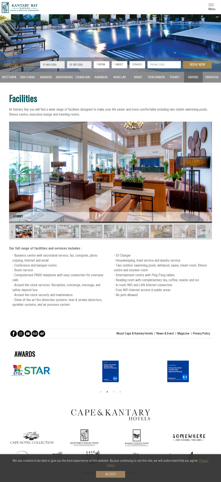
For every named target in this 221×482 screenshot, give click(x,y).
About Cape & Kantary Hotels (134, 333)
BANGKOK (46, 77)
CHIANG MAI (82, 77)
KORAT (138, 77)
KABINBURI (101, 77)
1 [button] (101, 392)
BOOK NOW (197, 65)
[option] (110, 371)
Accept (110, 474)
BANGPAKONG (64, 77)
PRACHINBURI (156, 77)
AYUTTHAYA (9, 77)
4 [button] (120, 392)
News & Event (165, 333)
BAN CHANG (27, 77)
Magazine (183, 333)
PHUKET (175, 77)
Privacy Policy (201, 333)
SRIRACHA (211, 77)
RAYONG (193, 77)
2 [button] (107, 392)
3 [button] (114, 392)
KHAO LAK (120, 77)
